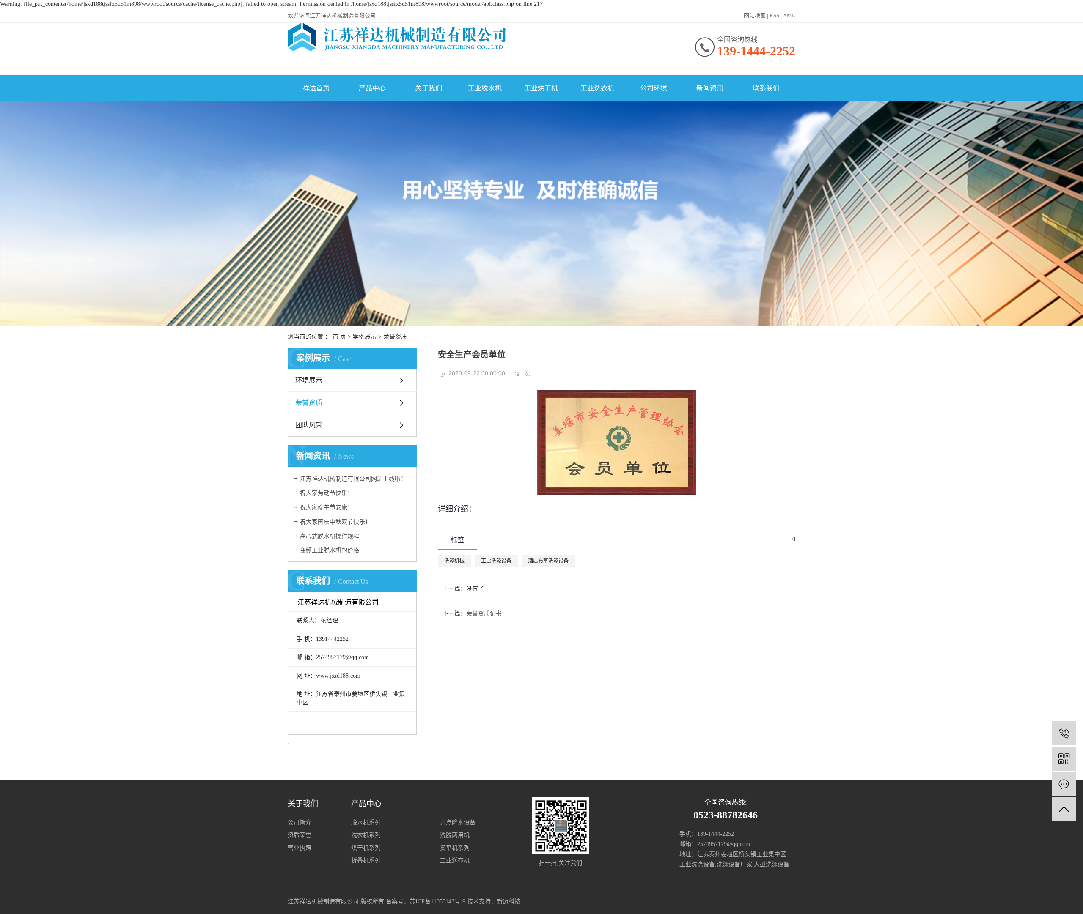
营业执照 (299, 848)
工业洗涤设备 (496, 561)
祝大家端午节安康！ (326, 507)
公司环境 (653, 88)
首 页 (339, 337)
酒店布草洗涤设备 (548, 561)
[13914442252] (1064, 733)
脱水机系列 (366, 822)
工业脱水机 (485, 88)
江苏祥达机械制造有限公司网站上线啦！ (353, 479)
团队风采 (308, 425)
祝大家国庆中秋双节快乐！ (335, 522)
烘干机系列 (366, 848)
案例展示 (365, 337)
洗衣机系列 (366, 835)
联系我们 (766, 88)
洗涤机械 (454, 561)
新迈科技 (508, 901)
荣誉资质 (395, 337)
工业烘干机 (541, 88)
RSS (774, 15)
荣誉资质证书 (484, 613)
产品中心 (372, 88)
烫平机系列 (455, 848)
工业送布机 (455, 860)
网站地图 (755, 15)
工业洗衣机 (597, 88)
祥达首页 (316, 88)
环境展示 (308, 380)
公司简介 (299, 822)
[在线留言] (1064, 784)
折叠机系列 (366, 860)
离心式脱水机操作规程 (329, 536)
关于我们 (428, 88)
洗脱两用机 (455, 835)
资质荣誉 (299, 835)
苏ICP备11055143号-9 (437, 901)
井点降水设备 (458, 822)
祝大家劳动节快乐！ (326, 493)
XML (789, 15)
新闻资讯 (709, 88)
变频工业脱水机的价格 (329, 550)
